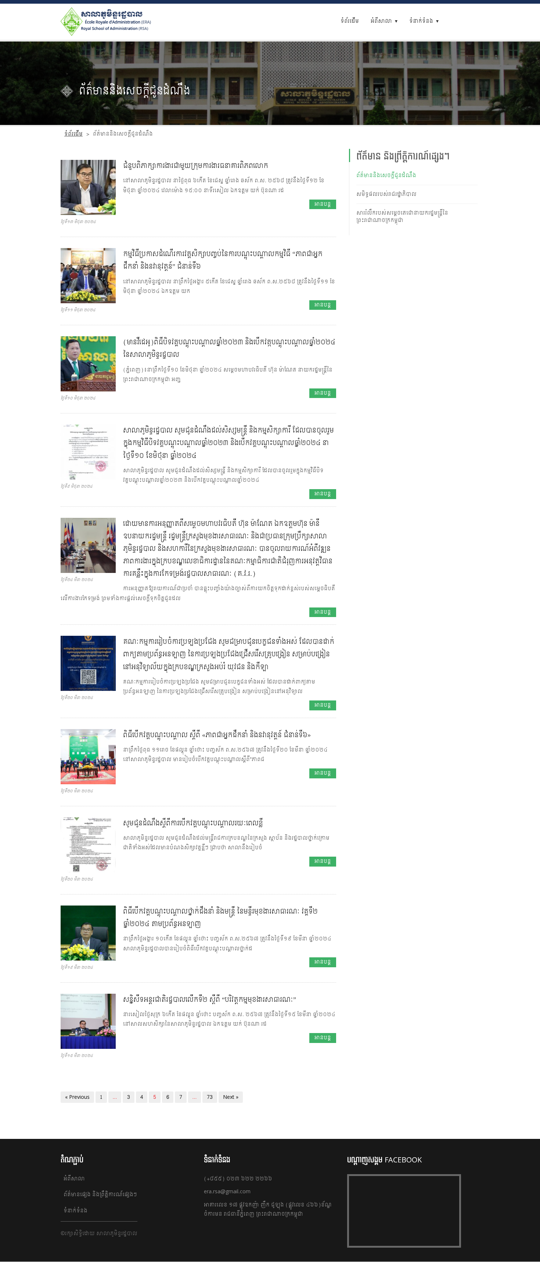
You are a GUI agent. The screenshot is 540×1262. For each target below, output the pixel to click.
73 (210, 1097)
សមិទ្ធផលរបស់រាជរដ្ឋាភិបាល (386, 194)
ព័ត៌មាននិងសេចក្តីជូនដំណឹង (386, 175)
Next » (230, 1097)
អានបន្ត (322, 204)
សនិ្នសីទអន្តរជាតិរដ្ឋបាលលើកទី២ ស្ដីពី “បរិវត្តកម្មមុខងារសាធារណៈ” (209, 1000)
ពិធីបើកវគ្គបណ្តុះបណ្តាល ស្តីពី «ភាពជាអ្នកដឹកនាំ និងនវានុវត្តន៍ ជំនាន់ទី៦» (217, 735)
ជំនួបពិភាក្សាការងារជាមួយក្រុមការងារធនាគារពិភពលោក (195, 166)
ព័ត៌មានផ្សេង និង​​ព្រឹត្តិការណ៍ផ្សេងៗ (100, 1194)
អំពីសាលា (381, 21)
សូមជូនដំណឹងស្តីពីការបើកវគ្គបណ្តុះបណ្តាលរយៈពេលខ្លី (193, 823)
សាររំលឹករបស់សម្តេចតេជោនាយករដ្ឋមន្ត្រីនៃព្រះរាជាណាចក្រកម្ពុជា (402, 216)
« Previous (77, 1097)
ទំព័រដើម (350, 21)
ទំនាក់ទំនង (421, 21)
